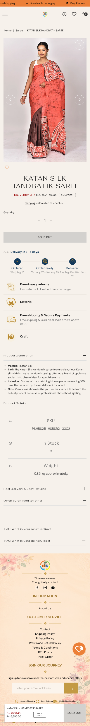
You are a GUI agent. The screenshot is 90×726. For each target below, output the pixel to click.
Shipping (30, 203)
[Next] (79, 99)
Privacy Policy (45, 638)
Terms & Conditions (45, 647)
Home (8, 30)
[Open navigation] (5, 14)
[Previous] (10, 99)
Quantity (8, 212)
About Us (45, 608)
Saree (19, 30)
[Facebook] (37, 588)
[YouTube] (53, 588)
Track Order (45, 657)
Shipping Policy (45, 634)
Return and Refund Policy (45, 643)
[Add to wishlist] (6, 167)
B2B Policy (45, 652)
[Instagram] (45, 588)
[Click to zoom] (79, 45)
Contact (45, 629)
